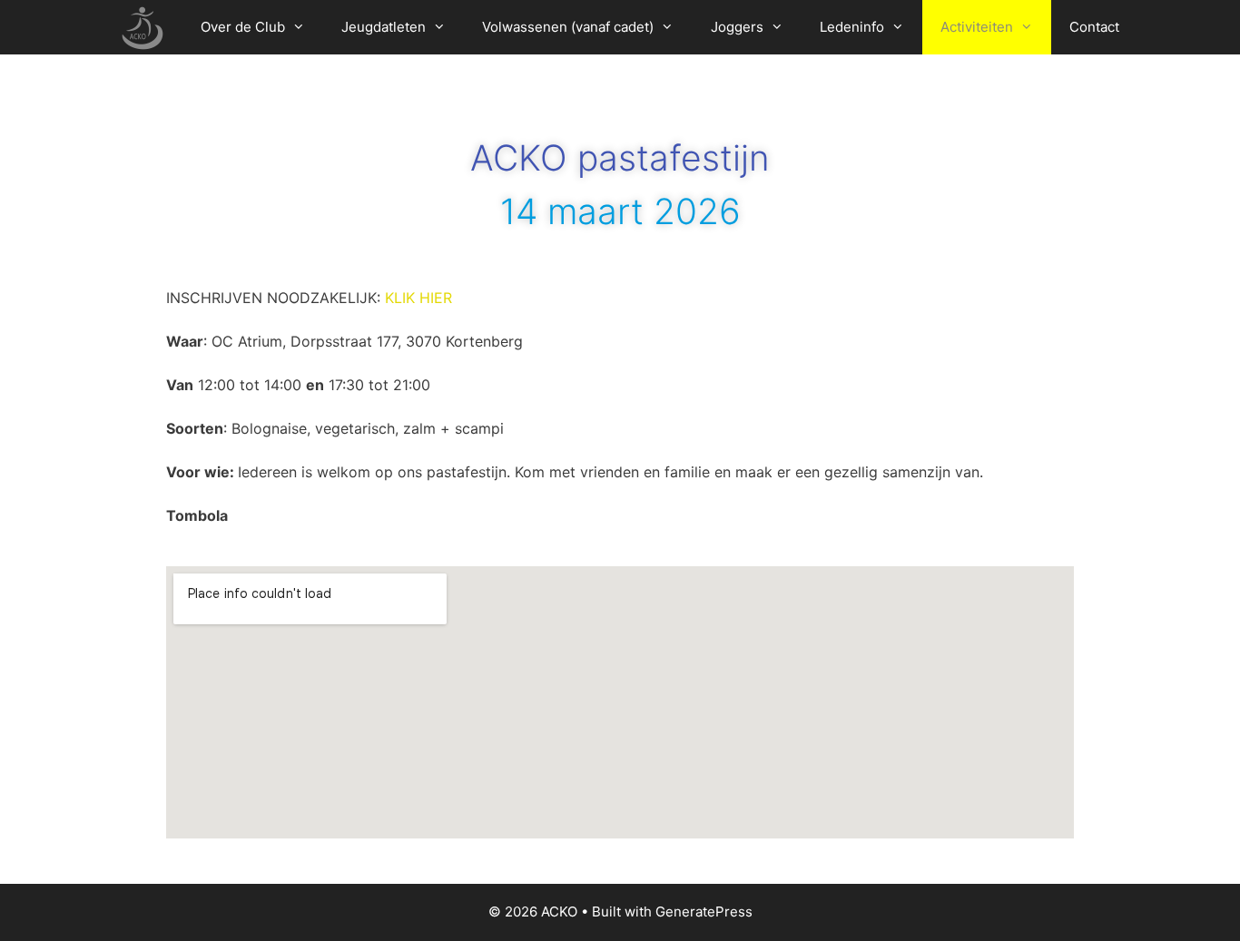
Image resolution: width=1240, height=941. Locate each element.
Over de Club (243, 26)
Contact (1094, 26)
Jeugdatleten (383, 26)
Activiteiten (976, 26)
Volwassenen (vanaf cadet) (568, 26)
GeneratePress (704, 911)
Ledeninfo (852, 26)
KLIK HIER (418, 298)
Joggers (737, 26)
